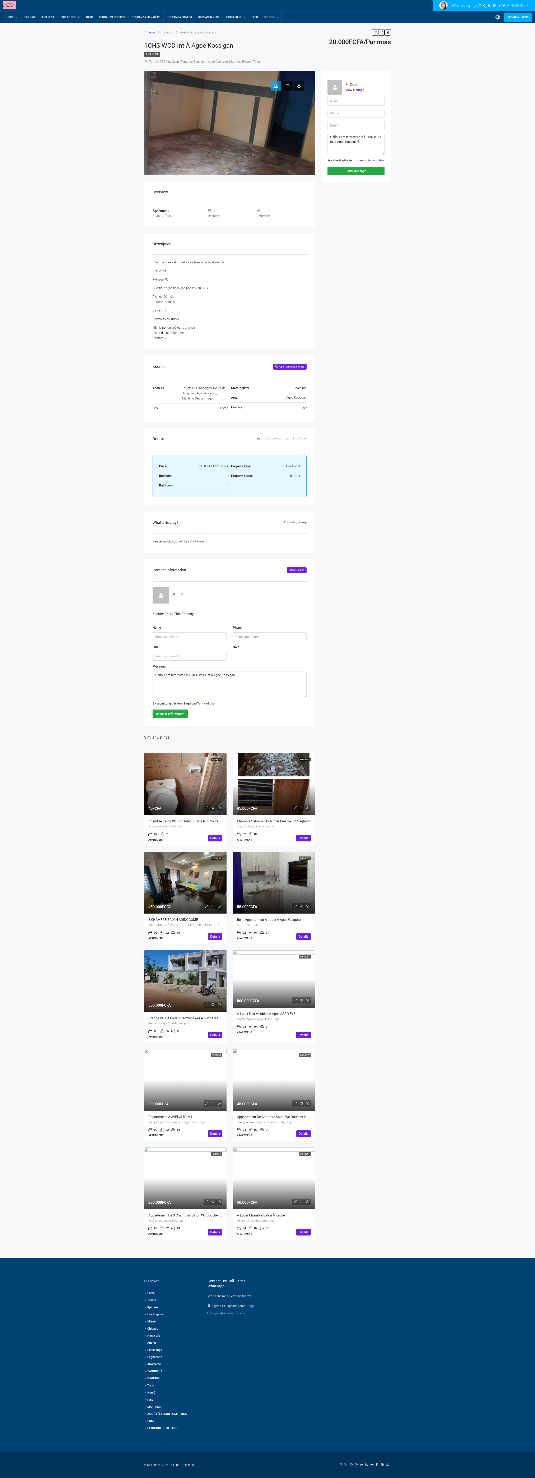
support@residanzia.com (228, 1313)
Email (156, 647)
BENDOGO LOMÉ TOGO (162, 1428)
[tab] (276, 86)
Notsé (151, 1392)
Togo (150, 1385)
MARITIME (154, 1406)
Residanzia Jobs (208, 17)
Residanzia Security (112, 17)
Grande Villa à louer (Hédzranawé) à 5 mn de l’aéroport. (190, 1018)
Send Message (356, 171)
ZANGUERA (154, 1371)
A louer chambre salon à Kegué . (262, 1215)
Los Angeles (155, 1314)
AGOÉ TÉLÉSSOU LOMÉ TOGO (167, 1413)
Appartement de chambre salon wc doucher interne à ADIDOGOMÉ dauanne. (294, 1117)
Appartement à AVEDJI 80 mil (170, 1117)
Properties (68, 17)
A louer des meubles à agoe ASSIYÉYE (266, 1014)
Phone (237, 627)
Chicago (152, 1328)
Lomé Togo (154, 1350)
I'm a (236, 647)
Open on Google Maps (291, 366)
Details (215, 838)
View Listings (296, 570)
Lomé (151, 1293)
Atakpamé (154, 1364)
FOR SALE (30, 17)
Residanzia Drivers (179, 17)
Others (269, 17)
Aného (151, 1342)
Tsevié (151, 1300)
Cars (89, 17)
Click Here (197, 541)
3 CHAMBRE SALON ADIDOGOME (173, 920)
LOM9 (151, 1421)
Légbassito (154, 1357)
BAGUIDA (153, 1378)
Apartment (168, 32)
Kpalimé (152, 1307)
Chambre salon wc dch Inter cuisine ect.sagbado (274, 821)
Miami (151, 1321)
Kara (150, 1399)
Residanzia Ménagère (146, 17)
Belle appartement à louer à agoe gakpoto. (269, 920)
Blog (255, 17)
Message (159, 666)
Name (157, 627)
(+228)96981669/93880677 (501, 5)
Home (10, 17)
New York (153, 1335)
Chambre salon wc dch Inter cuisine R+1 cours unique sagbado (196, 821)
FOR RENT (48, 17)
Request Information (170, 714)
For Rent (152, 54)
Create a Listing (518, 17)
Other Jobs (233, 17)
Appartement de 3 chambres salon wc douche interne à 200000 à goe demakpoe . (210, 1215)
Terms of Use (206, 703)
